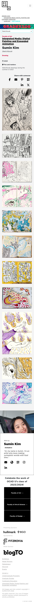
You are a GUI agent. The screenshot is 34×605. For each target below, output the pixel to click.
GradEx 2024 (6, 16)
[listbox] (17, 31)
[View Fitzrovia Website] (13, 541)
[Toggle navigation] (30, 5)
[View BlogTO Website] (13, 552)
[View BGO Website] (22, 532)
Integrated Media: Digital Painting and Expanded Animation (16, 41)
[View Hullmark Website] (10, 532)
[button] (28, 79)
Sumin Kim (7, 21)
